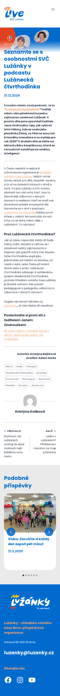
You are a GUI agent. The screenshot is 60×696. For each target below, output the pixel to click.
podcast (44, 379)
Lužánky (41, 372)
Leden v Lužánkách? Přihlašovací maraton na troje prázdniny (45, 442)
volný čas (38, 385)
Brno (9, 366)
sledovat (10, 306)
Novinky (11, 44)
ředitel (10, 385)
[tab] (23, 575)
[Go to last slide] (11, 531)
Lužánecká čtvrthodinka (22, 109)
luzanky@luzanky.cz (29, 652)
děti (19, 366)
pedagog (28, 379)
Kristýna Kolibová (30, 411)
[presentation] (30, 512)
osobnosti (12, 379)
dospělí (31, 366)
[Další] (49, 531)
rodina (23, 385)
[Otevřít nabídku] (53, 9)
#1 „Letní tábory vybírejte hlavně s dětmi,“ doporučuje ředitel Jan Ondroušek (26, 335)
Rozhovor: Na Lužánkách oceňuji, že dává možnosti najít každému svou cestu (14, 444)
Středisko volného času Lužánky (28, 174)
